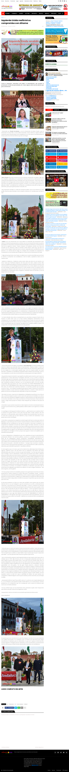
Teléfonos (35, 1)
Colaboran (64, 110)
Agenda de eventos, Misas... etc (56, 90)
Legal (17, 1)
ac (5, 17)
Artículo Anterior (5, 747)
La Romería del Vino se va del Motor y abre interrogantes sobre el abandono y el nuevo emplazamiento (59, 140)
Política (25, 704)
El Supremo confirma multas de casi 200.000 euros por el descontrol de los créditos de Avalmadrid (56, 225)
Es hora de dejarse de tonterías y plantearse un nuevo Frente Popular (55, 235)
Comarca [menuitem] (14, 13)
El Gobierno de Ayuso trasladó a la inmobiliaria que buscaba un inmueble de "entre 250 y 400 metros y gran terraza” (56, 216)
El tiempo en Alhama (50, 23)
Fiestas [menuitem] (41, 13)
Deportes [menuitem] (34, 13)
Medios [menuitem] (47, 13)
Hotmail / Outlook (58, 20)
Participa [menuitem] (53, 13)
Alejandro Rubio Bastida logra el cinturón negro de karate (59, 127)
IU (15, 704)
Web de (50, 96)
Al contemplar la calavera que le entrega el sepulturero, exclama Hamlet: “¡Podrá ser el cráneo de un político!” (55, 243)
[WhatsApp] (18, 708)
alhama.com (35, 765)
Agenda (21, 1)
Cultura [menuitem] (27, 13)
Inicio (2, 17)
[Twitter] (15, 708)
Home (2, 1)
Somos (53, 770)
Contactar (12, 1)
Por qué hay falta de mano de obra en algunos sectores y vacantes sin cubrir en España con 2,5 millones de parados (56, 229)
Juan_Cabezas (20, 704)
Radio (40, 1)
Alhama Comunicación (8, 770)
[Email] (21, 708)
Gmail (52, 20)
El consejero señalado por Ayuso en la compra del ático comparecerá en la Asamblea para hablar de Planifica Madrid (56, 220)
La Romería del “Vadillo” (57, 113)
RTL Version (65, 770)
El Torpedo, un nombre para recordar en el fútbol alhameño (59, 133)
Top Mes (49, 110)
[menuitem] (3, 13)
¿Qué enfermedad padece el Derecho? (54, 238)
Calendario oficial (28, 1)
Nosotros (7, 1)
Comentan (56, 110)
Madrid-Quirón (48, 249)
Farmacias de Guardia (55, 22)
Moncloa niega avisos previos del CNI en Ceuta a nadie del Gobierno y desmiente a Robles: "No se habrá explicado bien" (56, 210)
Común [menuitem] (21, 13)
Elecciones (11, 704)
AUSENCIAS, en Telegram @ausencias (55, 26)
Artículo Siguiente (39, 747)
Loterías (58, 23)
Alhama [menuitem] (7, 13)
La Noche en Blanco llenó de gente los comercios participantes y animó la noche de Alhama (59, 120)
